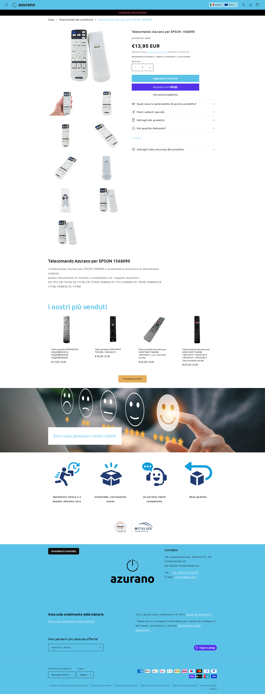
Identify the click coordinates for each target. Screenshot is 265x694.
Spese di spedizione (157, 52)
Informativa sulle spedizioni (185, 685)
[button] (6, 4)
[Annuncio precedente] (6, 12)
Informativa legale (209, 685)
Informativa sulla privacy (126, 685)
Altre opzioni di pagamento (165, 94)
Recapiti (213, 689)
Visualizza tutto (132, 378)
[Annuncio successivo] (259, 12)
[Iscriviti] (99, 647)
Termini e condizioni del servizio (155, 685)
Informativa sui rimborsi (101, 685)
